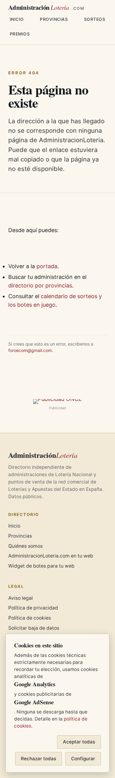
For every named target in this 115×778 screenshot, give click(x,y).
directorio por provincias (40, 285)
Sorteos (94, 19)
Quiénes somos (25, 546)
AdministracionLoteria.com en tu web (50, 556)
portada (46, 266)
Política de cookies (29, 618)
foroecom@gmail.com (30, 350)
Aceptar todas (79, 742)
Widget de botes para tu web (41, 566)
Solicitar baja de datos (33, 628)
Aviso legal (20, 598)
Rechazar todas (38, 758)
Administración (46, 7)
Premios (20, 33)
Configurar (83, 758)
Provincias (54, 19)
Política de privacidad (33, 608)
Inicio (17, 19)
